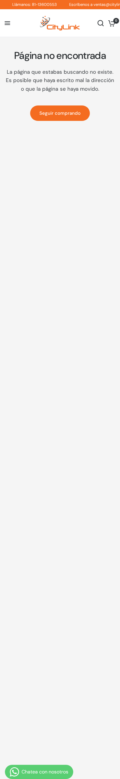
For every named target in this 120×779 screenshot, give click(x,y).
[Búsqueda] (100, 23)
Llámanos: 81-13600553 (32, 4)
